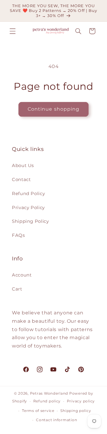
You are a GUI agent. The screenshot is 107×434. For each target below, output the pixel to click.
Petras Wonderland (49, 393)
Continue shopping (53, 109)
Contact (21, 179)
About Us (23, 165)
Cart (17, 289)
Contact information (56, 420)
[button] (12, 31)
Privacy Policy (28, 207)
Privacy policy (81, 401)
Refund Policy (28, 193)
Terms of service (38, 411)
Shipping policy (75, 411)
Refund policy (47, 401)
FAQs (18, 235)
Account (22, 275)
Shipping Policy (30, 221)
